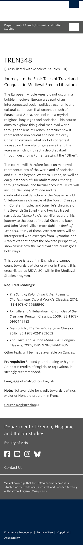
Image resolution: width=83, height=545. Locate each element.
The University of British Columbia (30, 9)
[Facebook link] (8, 455)
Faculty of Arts (16, 443)
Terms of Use (45, 532)
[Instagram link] (28, 455)
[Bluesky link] (39, 455)
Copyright (63, 532)
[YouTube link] (18, 455)
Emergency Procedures (18, 532)
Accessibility (12, 537)
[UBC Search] (74, 5)
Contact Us (13, 468)
